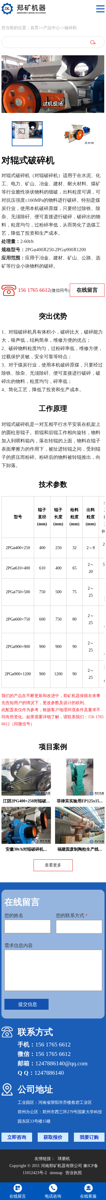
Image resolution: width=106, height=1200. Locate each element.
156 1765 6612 (43, 290)
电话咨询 (53, 1196)
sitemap (56, 1173)
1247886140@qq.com (61, 1063)
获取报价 (53, 1137)
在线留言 (87, 290)
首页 (34, 28)
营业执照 (73, 1173)
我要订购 (89, 1137)
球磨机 (64, 1158)
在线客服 (88, 1196)
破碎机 (70, 28)
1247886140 (49, 1072)
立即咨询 (16, 1137)
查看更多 (53, 865)
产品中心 (51, 28)
